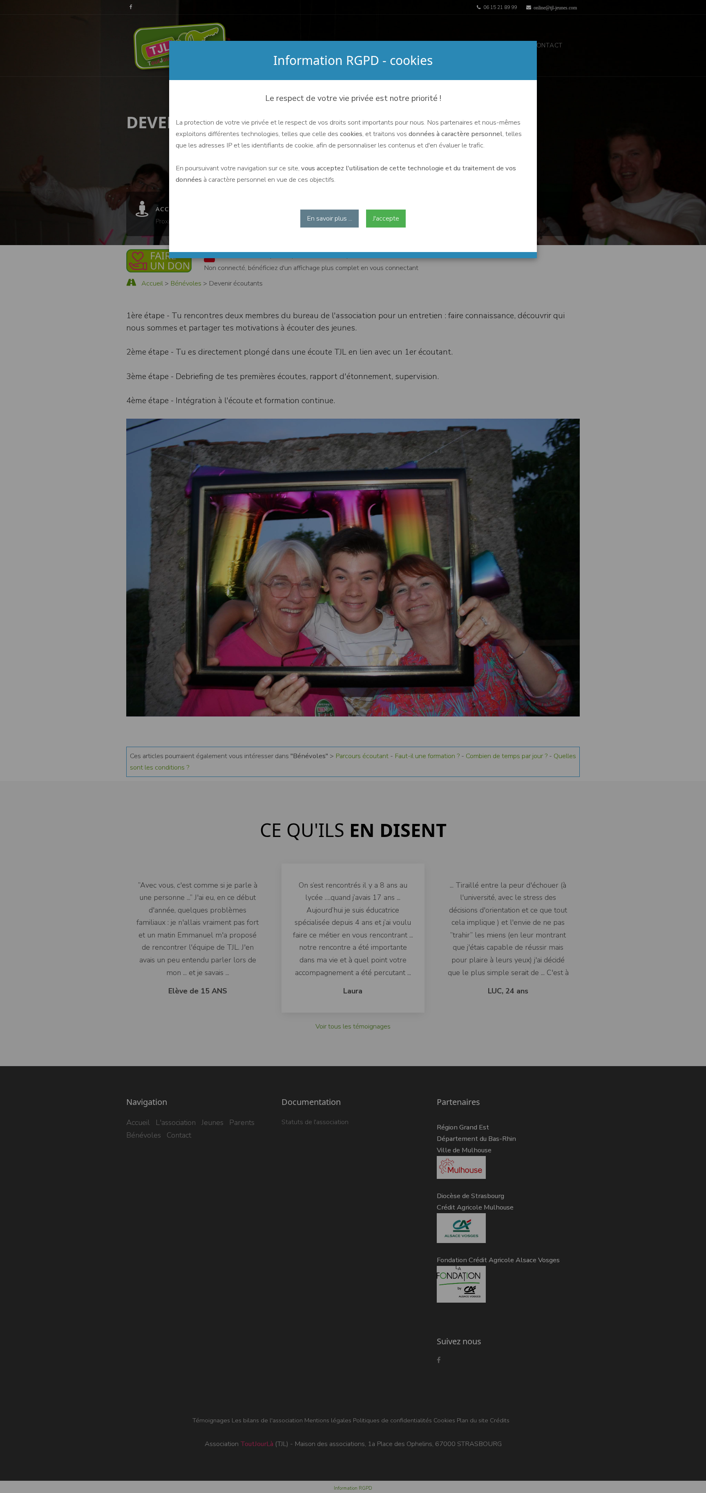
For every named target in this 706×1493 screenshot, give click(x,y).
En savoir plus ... (329, 218)
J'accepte (386, 218)
